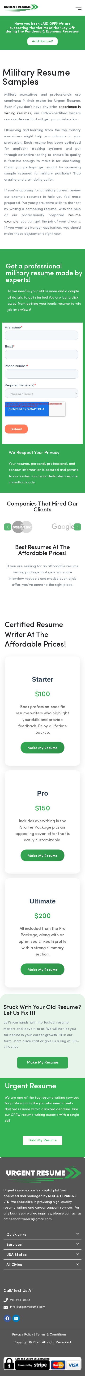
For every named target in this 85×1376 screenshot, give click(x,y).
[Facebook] (7, 1318)
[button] (42, 1234)
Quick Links (16, 1234)
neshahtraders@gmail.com (30, 1219)
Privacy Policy (22, 1334)
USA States (16, 1254)
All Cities (14, 1264)
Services (14, 1244)
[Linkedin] (16, 1318)
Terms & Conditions (51, 1334)
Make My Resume (42, 747)
